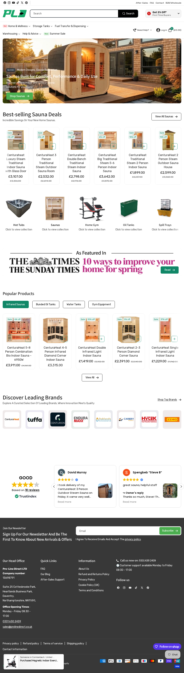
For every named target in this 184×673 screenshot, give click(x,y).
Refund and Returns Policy (94, 574)
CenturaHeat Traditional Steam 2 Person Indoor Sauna (107, 161)
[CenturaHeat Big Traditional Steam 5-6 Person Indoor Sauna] (77, 140)
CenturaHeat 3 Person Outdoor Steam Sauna (168, 159)
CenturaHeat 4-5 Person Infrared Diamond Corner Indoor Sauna (165, 353)
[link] (169, 399)
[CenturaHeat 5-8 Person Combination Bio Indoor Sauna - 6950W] (128, 330)
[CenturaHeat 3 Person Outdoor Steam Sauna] (168, 140)
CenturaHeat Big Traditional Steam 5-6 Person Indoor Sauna (77, 163)
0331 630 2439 (12, 621)
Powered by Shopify (58, 663)
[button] (174, 30)
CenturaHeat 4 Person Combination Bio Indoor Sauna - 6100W (92, 353)
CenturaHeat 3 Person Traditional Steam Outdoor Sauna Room (15, 163)
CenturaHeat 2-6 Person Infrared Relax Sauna (55, 351)
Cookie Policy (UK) (89, 585)
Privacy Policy (87, 579)
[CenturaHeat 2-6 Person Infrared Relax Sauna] (55, 330)
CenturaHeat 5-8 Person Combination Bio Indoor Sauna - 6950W (128, 353)
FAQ (43, 568)
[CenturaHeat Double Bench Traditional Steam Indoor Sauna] (46, 140)
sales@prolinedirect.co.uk (17, 626)
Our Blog (45, 574)
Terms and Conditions (91, 590)
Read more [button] (60, 502)
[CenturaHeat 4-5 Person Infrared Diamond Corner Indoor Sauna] (165, 330)
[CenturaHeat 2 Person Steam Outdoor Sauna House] (137, 140)
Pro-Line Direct (40, 663)
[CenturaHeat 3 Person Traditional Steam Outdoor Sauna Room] (16, 140)
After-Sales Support (53, 579)
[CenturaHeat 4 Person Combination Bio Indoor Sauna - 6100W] (92, 330)
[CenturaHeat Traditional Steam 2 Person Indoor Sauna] (107, 140)
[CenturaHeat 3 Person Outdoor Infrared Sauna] (19, 330)
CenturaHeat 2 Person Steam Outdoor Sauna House (137, 161)
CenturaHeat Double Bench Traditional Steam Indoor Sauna (46, 163)
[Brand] (11, 419)
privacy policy (133, 539)
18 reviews (32, 490)
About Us (84, 568)
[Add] (22, 146)
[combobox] (84, 14)
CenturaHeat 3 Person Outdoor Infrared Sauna (18, 351)
